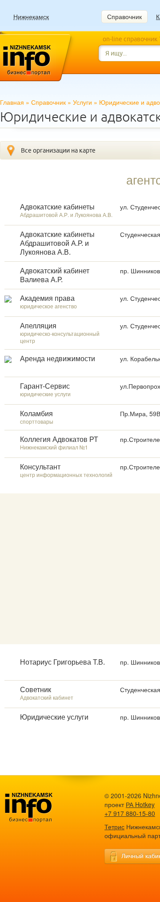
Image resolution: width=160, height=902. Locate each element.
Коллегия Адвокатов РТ (59, 439)
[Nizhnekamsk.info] (42, 807)
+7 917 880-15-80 (129, 813)
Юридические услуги (54, 717)
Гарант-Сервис (45, 386)
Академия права (47, 298)
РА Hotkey (140, 804)
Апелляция (38, 326)
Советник (35, 689)
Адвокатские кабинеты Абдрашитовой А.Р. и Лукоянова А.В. (57, 243)
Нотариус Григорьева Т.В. (62, 662)
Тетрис (114, 826)
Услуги (82, 102)
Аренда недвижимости (57, 358)
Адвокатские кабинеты (57, 207)
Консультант (40, 467)
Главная (12, 102)
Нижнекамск (31, 16)
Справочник (124, 16)
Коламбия (36, 414)
